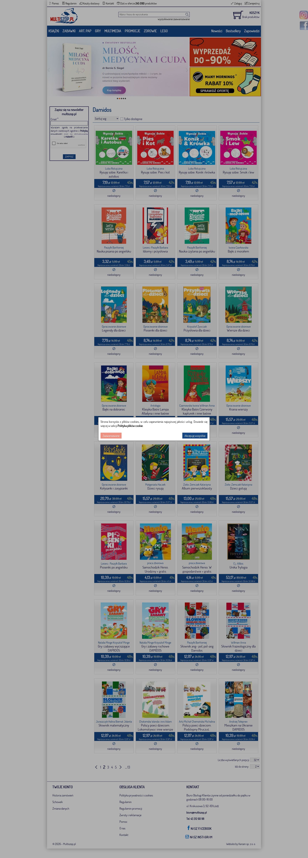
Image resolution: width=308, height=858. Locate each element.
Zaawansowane (111, 436)
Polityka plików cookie (130, 426)
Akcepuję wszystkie (194, 436)
